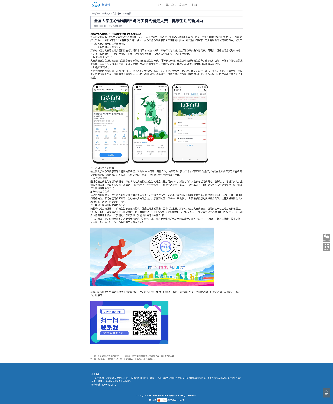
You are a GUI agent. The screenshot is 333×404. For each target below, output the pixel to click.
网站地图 (153, 400)
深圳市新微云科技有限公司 (106, 378)
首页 (159, 4)
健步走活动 (171, 4)
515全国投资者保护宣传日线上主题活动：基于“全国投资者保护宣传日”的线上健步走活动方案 (136, 356)
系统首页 (106, 13)
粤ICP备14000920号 (175, 400)
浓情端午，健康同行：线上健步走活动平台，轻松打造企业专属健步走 (126, 359)
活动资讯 (183, 4)
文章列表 (117, 13)
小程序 (194, 4)
